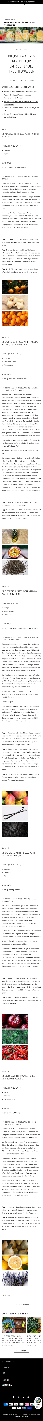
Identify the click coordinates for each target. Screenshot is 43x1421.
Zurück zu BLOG (23, 1304)
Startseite (18, 49)
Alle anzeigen (21, 1351)
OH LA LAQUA (13, 1414)
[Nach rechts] (39, 2)
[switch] (38, 1407)
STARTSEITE (7, 20)
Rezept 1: (20, 91)
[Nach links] (3, 2)
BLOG (13, 20)
